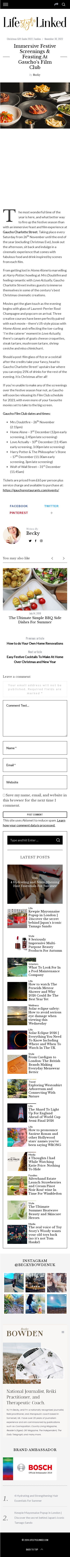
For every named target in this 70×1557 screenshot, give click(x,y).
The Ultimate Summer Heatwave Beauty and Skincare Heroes (45, 1212)
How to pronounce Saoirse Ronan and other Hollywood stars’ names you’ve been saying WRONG (45, 1137)
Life (31, 908)
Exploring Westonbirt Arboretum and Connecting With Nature (45, 1090)
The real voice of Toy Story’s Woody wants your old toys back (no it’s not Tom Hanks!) (45, 1234)
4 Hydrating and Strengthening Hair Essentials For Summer (35, 884)
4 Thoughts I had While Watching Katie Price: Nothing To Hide (44, 1163)
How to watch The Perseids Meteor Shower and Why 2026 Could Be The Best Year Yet (44, 992)
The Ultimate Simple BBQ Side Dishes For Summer (35, 620)
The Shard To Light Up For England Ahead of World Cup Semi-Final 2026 (44, 1115)
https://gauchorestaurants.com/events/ (31, 490)
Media (32, 1154)
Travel (32, 1081)
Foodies (37, 39)
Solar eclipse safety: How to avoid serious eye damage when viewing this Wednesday (45, 1016)
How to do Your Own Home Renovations (35, 640)
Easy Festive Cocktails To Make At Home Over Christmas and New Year (35, 657)
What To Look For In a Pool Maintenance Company (45, 971)
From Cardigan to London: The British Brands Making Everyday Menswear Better (44, 1064)
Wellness (34, 1005)
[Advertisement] (35, 168)
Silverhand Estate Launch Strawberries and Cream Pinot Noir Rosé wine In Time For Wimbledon (45, 1186)
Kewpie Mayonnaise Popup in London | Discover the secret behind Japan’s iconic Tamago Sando (45, 919)
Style (35, 877)
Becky (36, 74)
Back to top (32, 1549)
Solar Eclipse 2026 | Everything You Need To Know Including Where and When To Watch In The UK (45, 1040)
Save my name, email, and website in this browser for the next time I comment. (35, 800)
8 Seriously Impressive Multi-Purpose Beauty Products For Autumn (45, 945)
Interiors (33, 964)
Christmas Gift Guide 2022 (20, 39)
